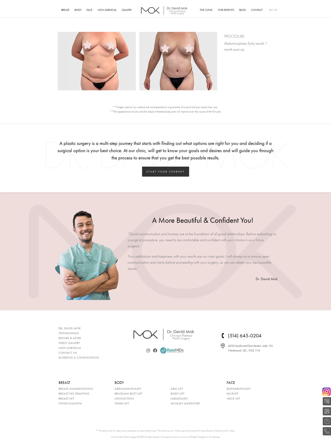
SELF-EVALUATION (326, 401)
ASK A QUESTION (326, 421)
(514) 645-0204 (326, 431)
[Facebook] (155, 350)
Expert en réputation (180, 436)
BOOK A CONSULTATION (326, 411)
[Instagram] (148, 350)
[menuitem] (65, 10)
